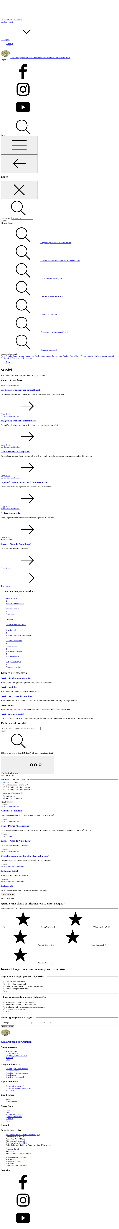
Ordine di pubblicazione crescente (18, 787)
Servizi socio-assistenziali (10, 385)
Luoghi (8, 1112)
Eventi (8, 1110)
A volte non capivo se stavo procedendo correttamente (25, 1007)
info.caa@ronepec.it (17, 1141)
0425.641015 (23, 1143)
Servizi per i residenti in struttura (17, 1073)
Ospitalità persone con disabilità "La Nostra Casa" (25, 482)
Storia (8, 1121)
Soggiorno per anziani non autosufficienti (20, 390)
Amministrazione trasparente (16, 1157)
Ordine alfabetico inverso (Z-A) (17, 785)
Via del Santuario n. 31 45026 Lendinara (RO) (23, 1135)
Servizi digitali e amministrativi (12, 866)
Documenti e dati (12, 1053)
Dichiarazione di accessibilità (16, 1166)
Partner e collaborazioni (14, 1115)
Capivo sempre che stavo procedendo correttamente (24, 986)
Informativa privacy (13, 1161)
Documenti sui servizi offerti (16, 1086)
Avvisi (8, 1099)
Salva (10, 802)
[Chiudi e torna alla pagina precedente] (19, 190)
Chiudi (4, 802)
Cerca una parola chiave (10, 728)
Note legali (10, 1163)
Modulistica (10, 1090)
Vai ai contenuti (6, 20)
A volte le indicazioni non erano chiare (20, 1002)
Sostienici (9, 44)
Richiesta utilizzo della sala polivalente (20, 1153)
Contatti (8, 46)
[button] (22, 40)
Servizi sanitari (6, 539)
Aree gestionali (11, 1051)
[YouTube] (23, 115)
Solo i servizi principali (14, 798)
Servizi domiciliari (12, 1071)
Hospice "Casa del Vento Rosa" (16, 544)
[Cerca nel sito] (19, 164)
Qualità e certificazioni (14, 1117)
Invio (3, 731)
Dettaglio (6, 1023)
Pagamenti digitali (9, 871)
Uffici (8, 1060)
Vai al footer (17, 20)
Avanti (11, 1027)
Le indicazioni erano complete (17, 984)
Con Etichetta (6, 218)
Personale (9, 1058)
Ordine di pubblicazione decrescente (19, 789)
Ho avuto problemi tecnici (15, 1009)
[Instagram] (23, 97)
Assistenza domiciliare (11, 513)
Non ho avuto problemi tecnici (17, 989)
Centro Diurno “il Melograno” (15, 451)
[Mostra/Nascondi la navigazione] (19, 145)
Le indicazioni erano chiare (16, 982)
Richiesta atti (7, 886)
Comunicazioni (11, 1101)
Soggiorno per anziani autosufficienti (18, 420)
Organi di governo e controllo (16, 1056)
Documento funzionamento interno (18, 1088)
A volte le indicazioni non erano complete (21, 1005)
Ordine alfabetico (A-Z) (14, 782)
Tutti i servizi (6, 586)
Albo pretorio (10, 1159)
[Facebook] (23, 79)
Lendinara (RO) (7, 22)
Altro (7, 991)
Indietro (4, 1027)
